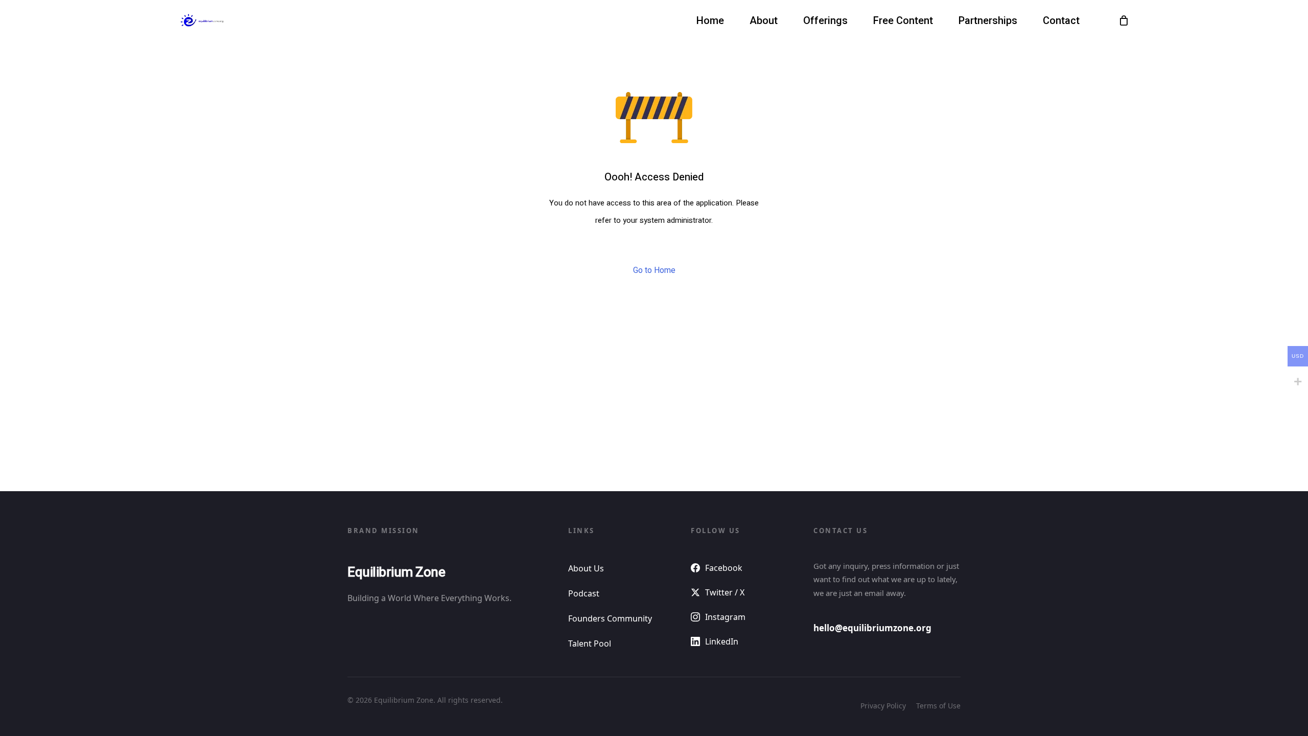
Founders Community (610, 618)
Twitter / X (724, 592)
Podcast (583, 593)
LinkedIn (721, 641)
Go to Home (654, 270)
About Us (586, 568)
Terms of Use (938, 705)
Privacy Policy (883, 705)
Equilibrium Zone (396, 572)
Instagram (725, 617)
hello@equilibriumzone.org (872, 628)
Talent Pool (589, 643)
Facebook (723, 567)
